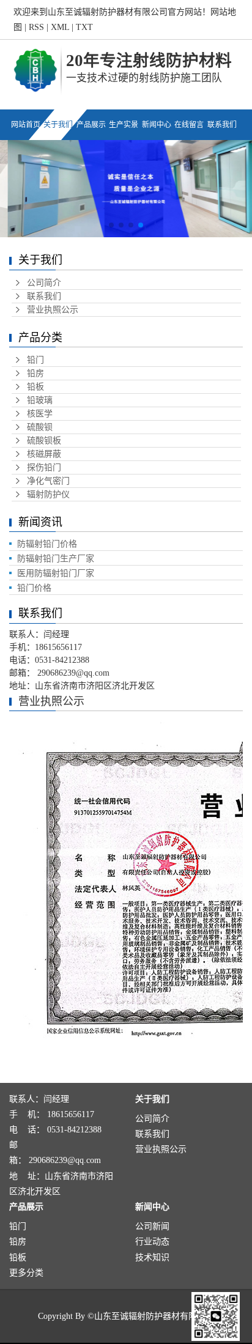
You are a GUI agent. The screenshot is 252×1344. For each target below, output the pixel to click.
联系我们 (44, 296)
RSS (36, 27)
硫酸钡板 (44, 440)
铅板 (35, 386)
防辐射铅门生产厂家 (55, 558)
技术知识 (152, 1257)
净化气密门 (48, 481)
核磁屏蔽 (44, 454)
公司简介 (44, 282)
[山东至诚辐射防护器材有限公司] (35, 70)
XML (60, 27)
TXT (84, 27)
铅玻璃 (40, 400)
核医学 (40, 413)
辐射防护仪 (48, 494)
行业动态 (152, 1241)
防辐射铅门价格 (47, 543)
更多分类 (26, 1272)
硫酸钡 (40, 427)
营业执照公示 (52, 309)
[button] (111, 225)
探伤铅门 (44, 467)
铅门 (35, 359)
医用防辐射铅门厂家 (55, 573)
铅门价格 (34, 588)
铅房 (35, 373)
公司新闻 (152, 1226)
